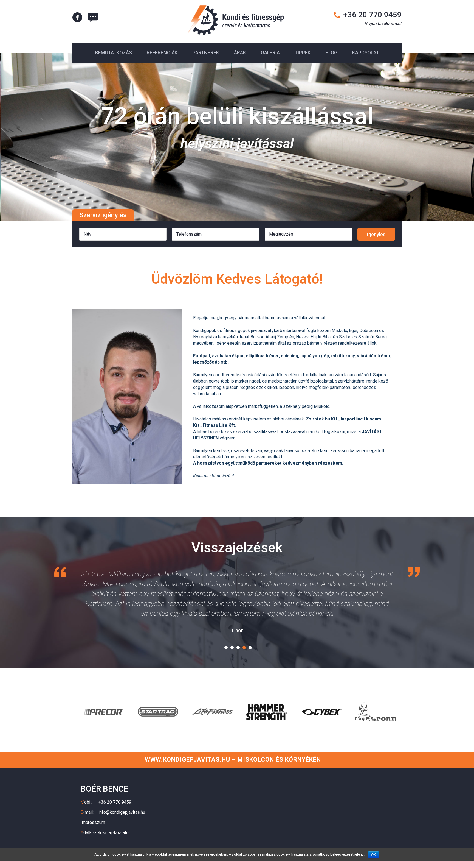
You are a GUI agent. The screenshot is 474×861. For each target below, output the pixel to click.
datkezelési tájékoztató (105, 832)
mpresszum (93, 822)
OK (373, 855)
